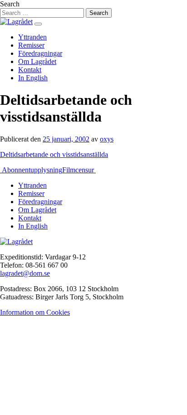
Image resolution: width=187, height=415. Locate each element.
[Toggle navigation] (38, 24)
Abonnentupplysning (31, 170)
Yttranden (32, 37)
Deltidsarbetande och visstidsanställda (54, 154)
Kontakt (29, 69)
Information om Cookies (35, 312)
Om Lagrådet (37, 61)
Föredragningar (40, 53)
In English (33, 78)
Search (10, 4)
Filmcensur (79, 170)
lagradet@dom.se (25, 273)
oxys (106, 139)
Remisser (31, 45)
